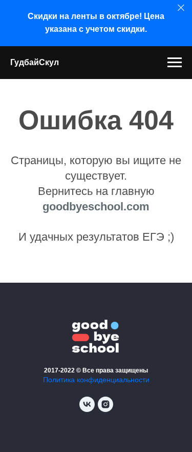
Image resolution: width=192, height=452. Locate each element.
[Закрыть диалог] (181, 8)
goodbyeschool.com (96, 206)
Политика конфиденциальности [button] (96, 380)
